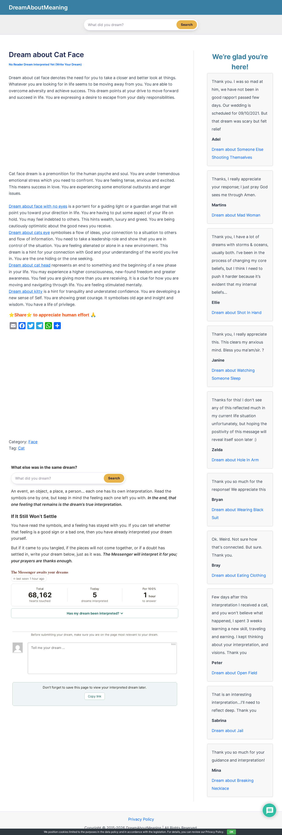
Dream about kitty (26, 291)
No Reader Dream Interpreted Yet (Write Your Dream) (45, 64)
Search (187, 24)
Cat (21, 448)
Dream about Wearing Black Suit (237, 513)
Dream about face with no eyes (38, 206)
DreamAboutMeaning (38, 7)
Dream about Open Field (234, 673)
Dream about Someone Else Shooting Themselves (237, 153)
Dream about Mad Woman (236, 215)
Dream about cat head (29, 265)
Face (32, 441)
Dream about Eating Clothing (239, 575)
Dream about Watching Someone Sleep (233, 374)
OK (231, 831)
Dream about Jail (227, 730)
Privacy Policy (141, 819)
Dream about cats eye (29, 232)
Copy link (94, 696)
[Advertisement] (94, 138)
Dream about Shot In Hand (237, 312)
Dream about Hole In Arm (235, 460)
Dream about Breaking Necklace (233, 784)
